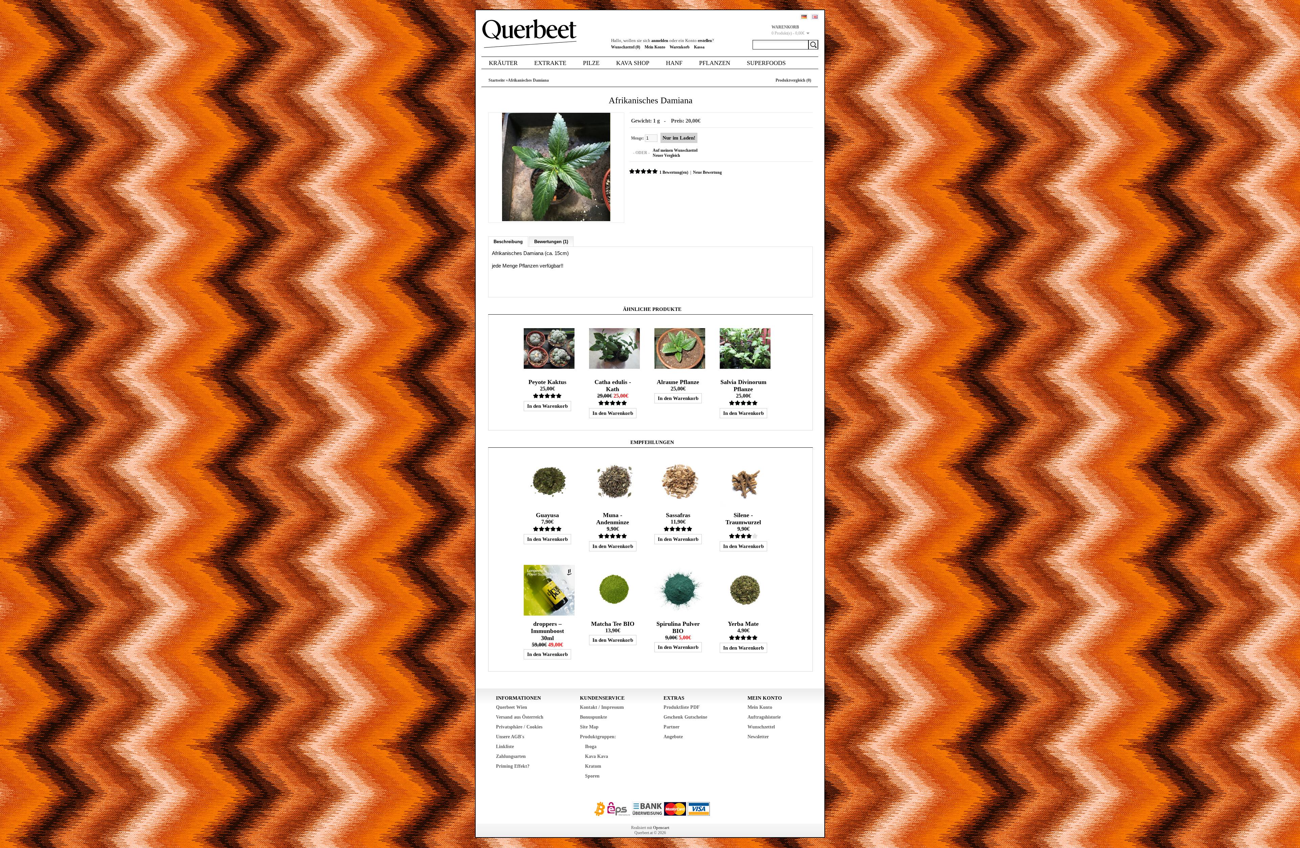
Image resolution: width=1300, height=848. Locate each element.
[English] (815, 17)
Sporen (592, 776)
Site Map (589, 726)
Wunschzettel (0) (625, 47)
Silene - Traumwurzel (743, 519)
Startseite (497, 80)
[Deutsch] (804, 17)
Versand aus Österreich (519, 717)
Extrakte (550, 63)
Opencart (661, 827)
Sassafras (678, 515)
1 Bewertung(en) (673, 172)
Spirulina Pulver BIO (678, 627)
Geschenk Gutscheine (685, 717)
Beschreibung (508, 241)
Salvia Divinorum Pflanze (743, 386)
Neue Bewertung (707, 172)
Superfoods (766, 63)
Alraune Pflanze (678, 382)
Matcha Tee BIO (612, 623)
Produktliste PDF (682, 707)
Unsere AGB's (510, 736)
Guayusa (547, 515)
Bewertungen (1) (551, 241)
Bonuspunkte (593, 717)
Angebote (673, 736)
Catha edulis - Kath (612, 386)
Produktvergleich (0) (793, 80)
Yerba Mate (743, 623)
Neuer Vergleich (666, 155)
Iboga (591, 746)
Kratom (593, 766)
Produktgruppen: (598, 736)
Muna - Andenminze (612, 519)
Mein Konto (655, 47)
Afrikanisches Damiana (528, 80)
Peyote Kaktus (547, 382)
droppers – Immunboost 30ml (547, 630)
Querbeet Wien (511, 707)
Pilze (591, 63)
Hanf (674, 63)
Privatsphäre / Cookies (519, 726)
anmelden (659, 40)
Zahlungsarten (511, 756)
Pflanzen (714, 63)
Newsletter (758, 736)
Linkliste (505, 746)
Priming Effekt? (512, 766)
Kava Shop (632, 63)
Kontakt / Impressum (602, 707)
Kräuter (503, 63)
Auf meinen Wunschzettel (675, 150)
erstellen (705, 40)
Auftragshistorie (764, 717)
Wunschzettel (761, 726)
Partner (671, 726)
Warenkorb (680, 47)
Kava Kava (596, 756)
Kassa (699, 47)
